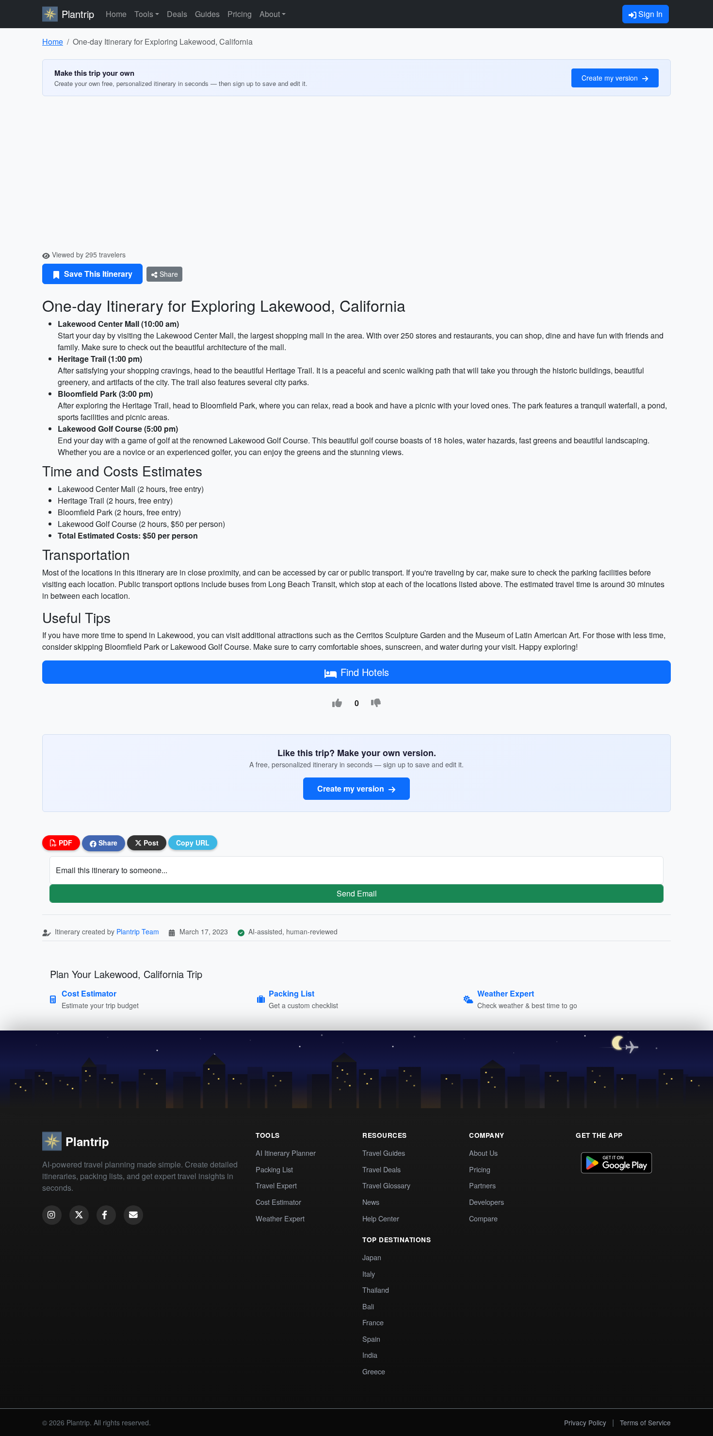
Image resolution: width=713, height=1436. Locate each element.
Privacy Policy (585, 1422)
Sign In (649, 13)
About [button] (269, 13)
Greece (373, 1371)
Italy (368, 1273)
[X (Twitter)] (79, 1215)
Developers (486, 1202)
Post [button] (150, 842)
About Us (483, 1153)
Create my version (611, 78)
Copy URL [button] (193, 842)
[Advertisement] (356, 177)
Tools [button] (143, 13)
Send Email (357, 893)
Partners (482, 1185)
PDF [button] (64, 842)
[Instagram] (52, 1215)
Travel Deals (381, 1169)
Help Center (380, 1218)
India (369, 1355)
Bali (368, 1306)
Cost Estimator (278, 1202)
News (370, 1202)
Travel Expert (276, 1185)
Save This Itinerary (97, 273)
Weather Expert (280, 1218)
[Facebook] (106, 1215)
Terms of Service (645, 1422)
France (373, 1322)
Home (116, 13)
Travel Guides (383, 1153)
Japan (371, 1257)
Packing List (274, 1169)
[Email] (133, 1215)
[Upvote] (337, 703)
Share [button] (107, 842)
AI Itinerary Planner (286, 1153)
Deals (177, 13)
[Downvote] (376, 703)
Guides (207, 13)
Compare (483, 1218)
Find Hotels (364, 672)
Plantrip (78, 14)
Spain (371, 1339)
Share (168, 274)
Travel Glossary (386, 1185)
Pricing (239, 13)
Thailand (375, 1289)
